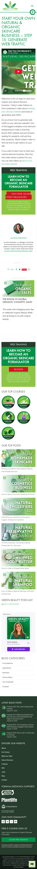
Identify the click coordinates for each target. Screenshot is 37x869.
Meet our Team (7, 756)
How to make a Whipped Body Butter (15, 568)
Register (18, 369)
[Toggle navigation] (32, 6)
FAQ (3, 768)
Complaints (27, 859)
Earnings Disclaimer (20, 859)
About (4, 748)
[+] (18, 288)
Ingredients (6, 668)
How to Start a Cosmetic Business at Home (18, 494)
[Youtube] (15, 821)
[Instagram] (11, 821)
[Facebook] (3, 821)
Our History (6, 752)
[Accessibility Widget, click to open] (32, 12)
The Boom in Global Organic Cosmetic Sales (17, 301)
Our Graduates (7, 682)
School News (7, 677)
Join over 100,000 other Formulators (18, 195)
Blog (3, 776)
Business (5, 673)
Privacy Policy (25, 209)
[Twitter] (7, 821)
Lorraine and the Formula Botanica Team (18, 251)
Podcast (5, 687)
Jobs (3, 772)
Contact (4, 780)
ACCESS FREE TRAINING (18, 840)
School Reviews (7, 760)
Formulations (7, 663)
